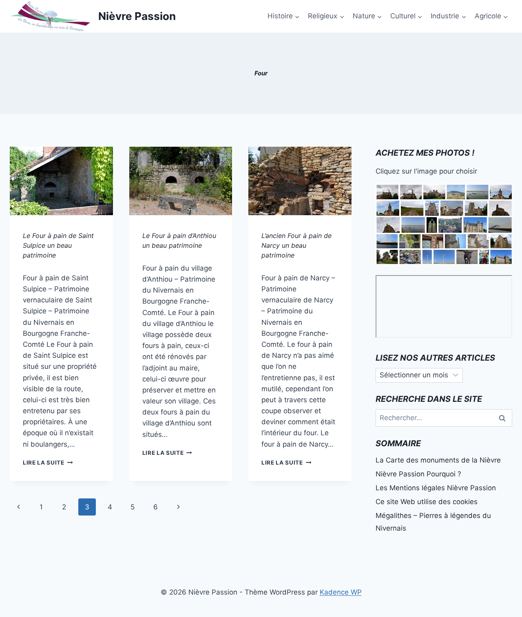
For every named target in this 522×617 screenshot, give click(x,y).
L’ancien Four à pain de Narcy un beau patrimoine (296, 245)
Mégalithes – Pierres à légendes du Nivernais (433, 521)
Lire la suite (48, 462)
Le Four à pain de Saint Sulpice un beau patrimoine (58, 245)
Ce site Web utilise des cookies (427, 502)
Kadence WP (341, 592)
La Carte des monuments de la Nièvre (438, 460)
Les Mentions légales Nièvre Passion (436, 488)
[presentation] (61, 181)
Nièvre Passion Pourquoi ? (418, 474)
